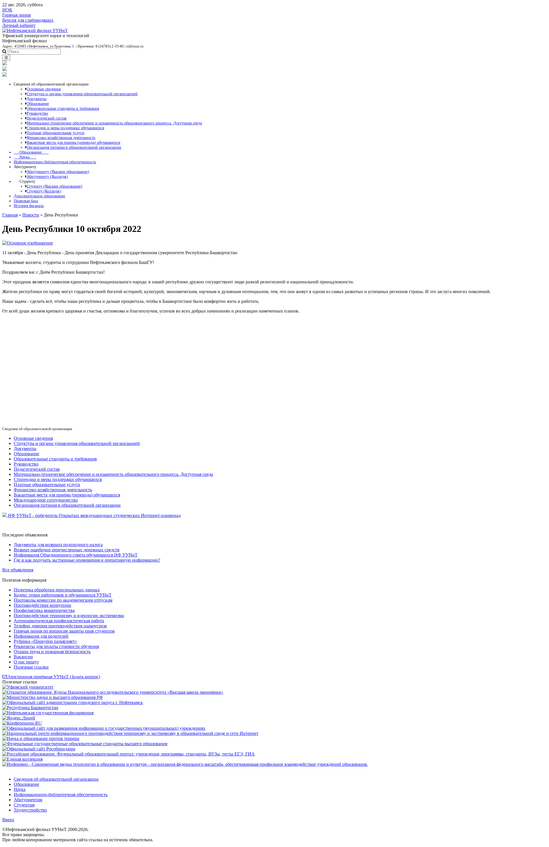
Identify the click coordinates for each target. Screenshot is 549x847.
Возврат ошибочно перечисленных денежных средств (67, 549)
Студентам (24, 804)
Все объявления (17, 569)
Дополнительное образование (39, 196)
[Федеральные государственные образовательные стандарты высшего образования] (84, 743)
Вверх (8, 819)
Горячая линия (16, 15)
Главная (10, 214)
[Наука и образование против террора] (40, 738)
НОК (7, 9)
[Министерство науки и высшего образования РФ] (52, 697)
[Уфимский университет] (27, 687)
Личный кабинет (18, 25)
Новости (30, 214)
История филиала (29, 205)
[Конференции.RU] (22, 723)
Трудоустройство (30, 810)
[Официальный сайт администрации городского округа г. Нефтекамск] (72, 702)
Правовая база (26, 200)
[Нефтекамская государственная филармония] (48, 712)
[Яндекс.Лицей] (18, 717)
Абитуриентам (28, 799)
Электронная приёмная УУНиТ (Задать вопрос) (53, 676)
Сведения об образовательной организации (56, 779)
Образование (31, 152)
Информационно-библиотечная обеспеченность (55, 162)
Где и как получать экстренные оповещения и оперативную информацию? (87, 560)
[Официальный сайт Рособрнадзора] (38, 748)
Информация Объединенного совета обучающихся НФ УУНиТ (76, 554)
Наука (25, 157)
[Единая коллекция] (22, 759)
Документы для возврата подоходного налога (58, 544)
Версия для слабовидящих (27, 20)
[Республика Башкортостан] (30, 707)
